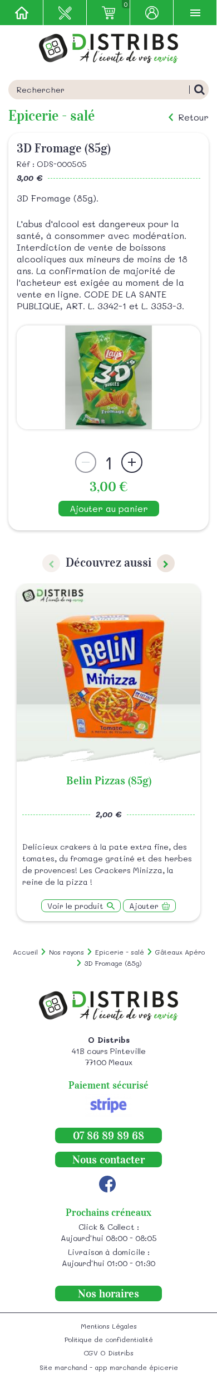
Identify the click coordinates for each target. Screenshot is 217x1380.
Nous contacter (108, 1159)
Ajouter (144, 905)
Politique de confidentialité (109, 1339)
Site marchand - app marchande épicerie (109, 1367)
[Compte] (152, 12)
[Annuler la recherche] (199, 89)
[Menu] (195, 12)
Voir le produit (75, 905)
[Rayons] (65, 12)
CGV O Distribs (108, 1352)
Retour (193, 117)
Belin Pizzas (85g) (108, 780)
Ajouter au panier (109, 508)
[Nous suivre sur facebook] (107, 1184)
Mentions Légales (109, 1325)
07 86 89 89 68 (108, 1135)
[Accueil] (21, 12)
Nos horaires (108, 1293)
